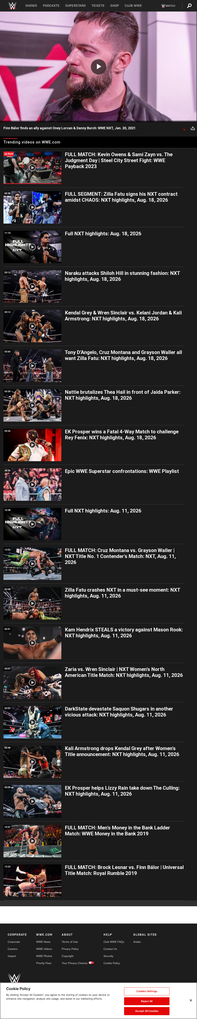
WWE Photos (44, 956)
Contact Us (110, 948)
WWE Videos (44, 948)
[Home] (12, 6)
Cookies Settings (146, 991)
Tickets (98, 5)
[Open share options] (193, 128)
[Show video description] (184, 128)
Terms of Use (70, 941)
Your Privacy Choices (75, 963)
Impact (12, 956)
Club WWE (133, 5)
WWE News (43, 941)
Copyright (67, 956)
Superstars (75, 5)
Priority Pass (43, 963)
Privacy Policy (70, 948)
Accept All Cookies (146, 1010)
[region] (98, 1001)
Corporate (14, 941)
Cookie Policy (112, 963)
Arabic (137, 941)
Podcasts (51, 5)
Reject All (146, 1001)
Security (108, 956)
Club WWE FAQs (114, 941)
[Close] (191, 1000)
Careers (13, 948)
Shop (114, 5)
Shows (31, 5)
